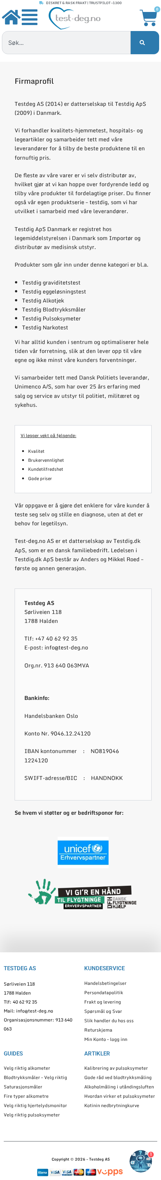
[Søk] (145, 42)
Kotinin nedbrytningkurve (111, 1105)
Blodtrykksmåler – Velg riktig (35, 1077)
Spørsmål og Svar (103, 1011)
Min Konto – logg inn (105, 1039)
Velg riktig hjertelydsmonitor (35, 1105)
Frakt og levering (102, 1001)
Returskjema (98, 1029)
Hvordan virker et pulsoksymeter (119, 1096)
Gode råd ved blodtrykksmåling (118, 1077)
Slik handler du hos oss (109, 1020)
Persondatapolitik (103, 992)
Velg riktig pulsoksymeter (32, 1114)
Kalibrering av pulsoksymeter (116, 1068)
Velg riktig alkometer (27, 1068)
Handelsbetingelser (105, 983)
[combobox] (66, 42)
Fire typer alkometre (26, 1096)
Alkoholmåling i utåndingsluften (119, 1086)
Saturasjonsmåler (23, 1086)
